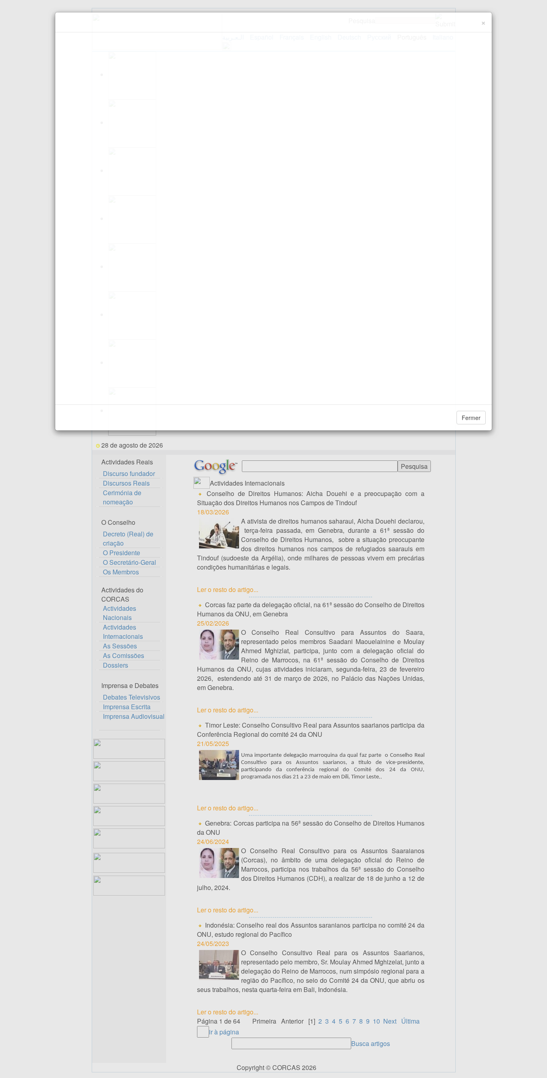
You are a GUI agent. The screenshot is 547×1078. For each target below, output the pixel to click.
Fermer (471, 418)
